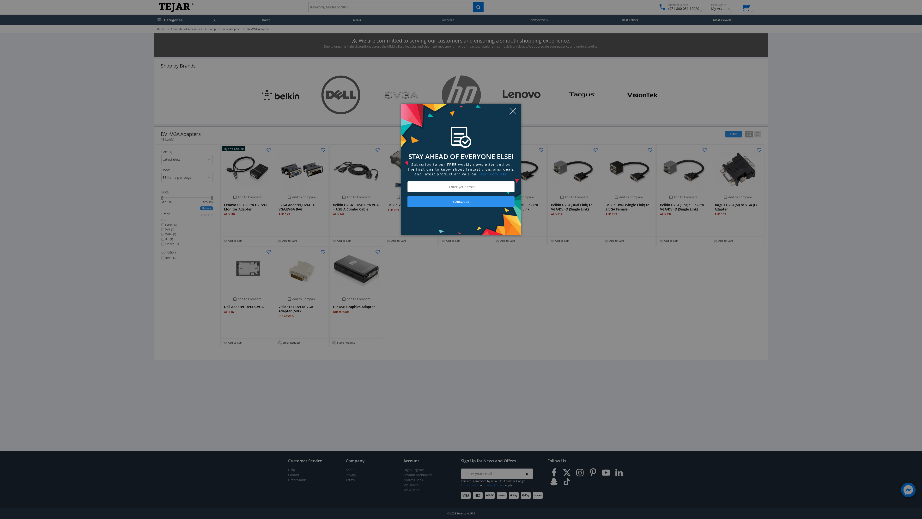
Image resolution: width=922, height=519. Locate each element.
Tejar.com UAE (493, 174)
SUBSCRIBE (461, 201)
